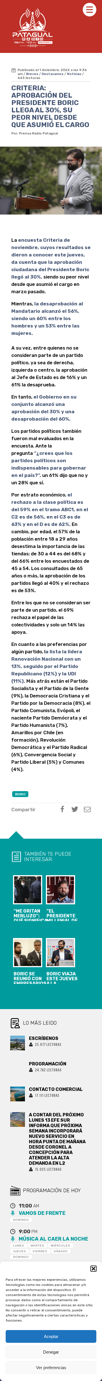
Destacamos (52, 74)
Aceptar (51, 1336)
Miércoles (60, 1245)
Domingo (21, 1219)
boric (20, 794)
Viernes (40, 1251)
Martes (37, 1245)
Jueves (19, 1251)
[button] (93, 1268)
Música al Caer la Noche (53, 1239)
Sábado (61, 1251)
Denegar (51, 1352)
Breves (32, 74)
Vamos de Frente (42, 1213)
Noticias (74, 74)
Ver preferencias (51, 1367)
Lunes (18, 1245)
